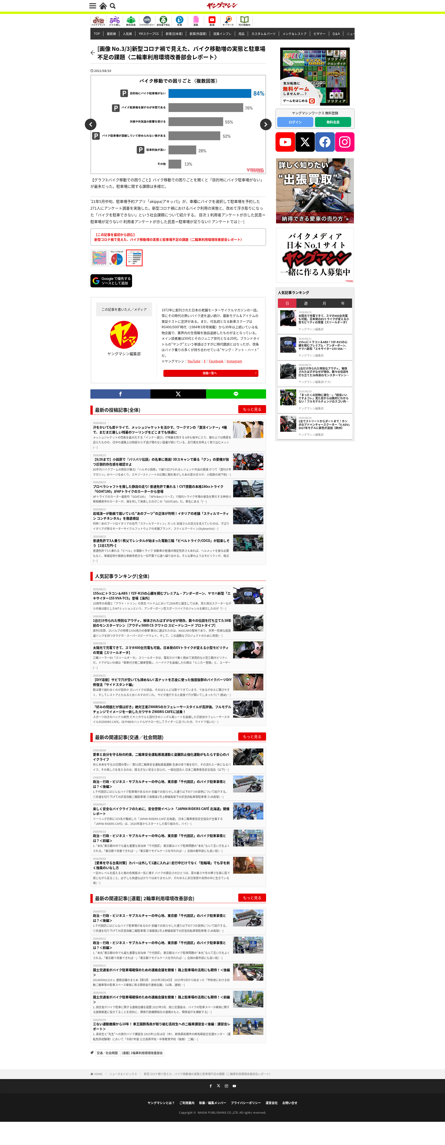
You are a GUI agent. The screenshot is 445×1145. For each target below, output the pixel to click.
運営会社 (272, 1102)
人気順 (127, 33)
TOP (97, 33)
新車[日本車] (174, 33)
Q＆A (336, 33)
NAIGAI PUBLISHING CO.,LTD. (219, 1112)
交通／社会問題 (107, 1053)
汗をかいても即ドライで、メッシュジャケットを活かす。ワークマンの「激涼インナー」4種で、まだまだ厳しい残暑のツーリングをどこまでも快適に (160, 429)
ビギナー (320, 33)
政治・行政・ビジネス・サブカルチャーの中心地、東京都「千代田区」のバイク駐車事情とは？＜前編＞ (159, 838)
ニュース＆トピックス (123, 1074)
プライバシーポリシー (246, 1102)
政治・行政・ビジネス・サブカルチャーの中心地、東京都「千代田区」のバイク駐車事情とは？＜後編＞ (159, 784)
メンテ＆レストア (295, 33)
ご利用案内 (186, 1102)
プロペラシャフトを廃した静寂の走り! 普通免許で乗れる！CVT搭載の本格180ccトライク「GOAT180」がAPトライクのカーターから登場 (158, 489)
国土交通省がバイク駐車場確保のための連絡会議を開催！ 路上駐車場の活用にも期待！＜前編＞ (161, 999)
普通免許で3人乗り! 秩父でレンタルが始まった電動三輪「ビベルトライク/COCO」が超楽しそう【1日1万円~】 (161, 543)
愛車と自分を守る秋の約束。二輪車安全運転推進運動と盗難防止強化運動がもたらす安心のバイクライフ (161, 756)
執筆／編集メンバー (212, 1102)
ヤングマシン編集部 (311, 329)
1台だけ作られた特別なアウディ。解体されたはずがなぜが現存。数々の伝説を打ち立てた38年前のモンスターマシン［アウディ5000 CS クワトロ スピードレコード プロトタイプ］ (162, 623)
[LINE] (236, 394)
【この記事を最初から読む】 (169, 237)
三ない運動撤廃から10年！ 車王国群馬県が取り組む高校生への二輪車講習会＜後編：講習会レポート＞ (161, 1026)
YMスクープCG (149, 33)
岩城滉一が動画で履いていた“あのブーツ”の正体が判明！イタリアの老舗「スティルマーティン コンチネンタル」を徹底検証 (161, 515)
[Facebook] (120, 394)
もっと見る (252, 409)
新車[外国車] (198, 33)
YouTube (194, 361)
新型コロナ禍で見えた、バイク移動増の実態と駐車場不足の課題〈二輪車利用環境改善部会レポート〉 (208, 1074)
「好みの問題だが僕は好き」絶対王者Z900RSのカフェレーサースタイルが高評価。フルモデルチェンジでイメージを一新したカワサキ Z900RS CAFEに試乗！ (162, 709)
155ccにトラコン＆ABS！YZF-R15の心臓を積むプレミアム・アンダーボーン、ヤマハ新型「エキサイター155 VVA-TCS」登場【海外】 (162, 595)
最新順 (111, 33)
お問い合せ (289, 1102)
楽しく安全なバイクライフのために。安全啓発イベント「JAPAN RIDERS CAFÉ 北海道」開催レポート (161, 811)
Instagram (234, 361)
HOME (98, 1074)
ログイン (295, 122)
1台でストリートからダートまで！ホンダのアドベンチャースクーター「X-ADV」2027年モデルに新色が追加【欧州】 (324, 424)
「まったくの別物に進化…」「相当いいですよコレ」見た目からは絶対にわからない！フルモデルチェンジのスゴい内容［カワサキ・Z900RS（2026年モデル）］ (324, 398)
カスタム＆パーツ (263, 33)
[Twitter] (178, 394)
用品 (241, 33)
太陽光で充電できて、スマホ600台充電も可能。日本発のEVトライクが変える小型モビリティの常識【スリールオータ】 (161, 650)
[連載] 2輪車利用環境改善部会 (142, 1053)
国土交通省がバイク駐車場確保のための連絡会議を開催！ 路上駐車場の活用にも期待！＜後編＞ (161, 972)
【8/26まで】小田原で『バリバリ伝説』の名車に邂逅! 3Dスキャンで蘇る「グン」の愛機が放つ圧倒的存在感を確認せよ (161, 461)
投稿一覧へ (210, 373)
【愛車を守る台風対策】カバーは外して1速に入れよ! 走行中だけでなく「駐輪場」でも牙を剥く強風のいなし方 (161, 865)
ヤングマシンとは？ (161, 1102)
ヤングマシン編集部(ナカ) (315, 382)
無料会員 (333, 122)
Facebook (216, 361)
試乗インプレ (222, 33)
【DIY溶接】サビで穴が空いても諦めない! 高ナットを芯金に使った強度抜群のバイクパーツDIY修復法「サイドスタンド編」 (162, 682)
